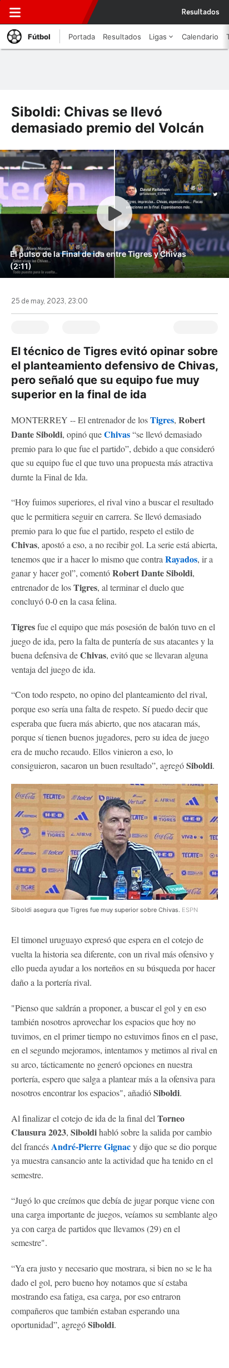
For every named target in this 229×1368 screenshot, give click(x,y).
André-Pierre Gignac (91, 1146)
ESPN (59, 12)
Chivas (117, 434)
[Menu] (15, 12)
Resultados (201, 12)
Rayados (181, 559)
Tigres (162, 419)
